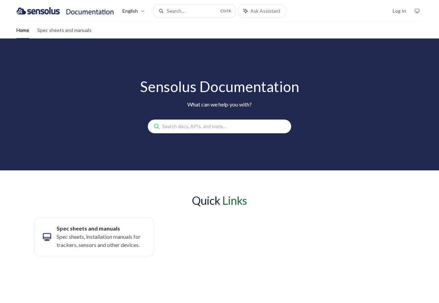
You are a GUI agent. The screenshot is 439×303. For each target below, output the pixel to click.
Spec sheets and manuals (64, 30)
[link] (94, 236)
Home (22, 30)
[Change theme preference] (417, 10)
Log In (399, 11)
